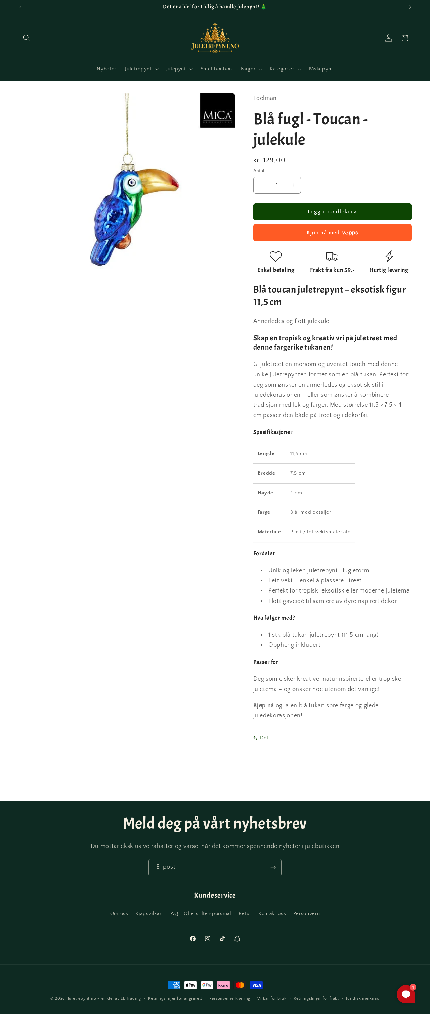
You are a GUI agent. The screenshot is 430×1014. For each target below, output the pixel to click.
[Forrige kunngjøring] (20, 7)
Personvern (306, 913)
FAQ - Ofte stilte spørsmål (199, 913)
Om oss (119, 913)
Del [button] (264, 737)
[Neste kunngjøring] (409, 7)
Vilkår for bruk (272, 998)
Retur (245, 913)
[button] (26, 38)
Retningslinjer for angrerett (175, 998)
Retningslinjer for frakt (316, 998)
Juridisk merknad (362, 998)
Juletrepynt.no (82, 998)
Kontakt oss (272, 913)
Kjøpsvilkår (148, 913)
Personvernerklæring (229, 998)
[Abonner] (273, 867)
